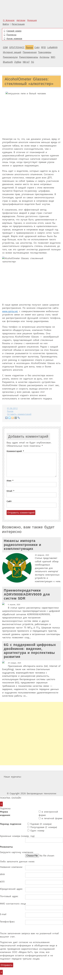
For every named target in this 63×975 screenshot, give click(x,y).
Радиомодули (10, 57)
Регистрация (18, 24)
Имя (10, 480)
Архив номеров (14, 38)
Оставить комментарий (19, 414)
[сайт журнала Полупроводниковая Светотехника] (49, 782)
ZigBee (17, 61)
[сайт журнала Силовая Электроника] (31, 776)
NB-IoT (26, 61)
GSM (5, 47)
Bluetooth (8, 61)
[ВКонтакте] (6, 418)
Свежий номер (13, 31)
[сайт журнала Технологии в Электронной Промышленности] (51, 776)
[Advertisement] (31, 733)
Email (10, 491)
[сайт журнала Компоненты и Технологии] (9, 782)
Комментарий (15, 451)
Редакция (32, 20)
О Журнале (9, 20)
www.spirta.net (10, 311)
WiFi (53, 57)
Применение (30, 52)
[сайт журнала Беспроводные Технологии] (27, 782)
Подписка (11, 34)
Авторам (21, 20)
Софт (37, 47)
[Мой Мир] (15, 418)
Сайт (9, 501)
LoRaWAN (52, 47)
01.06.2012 (12, 408)
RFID (43, 47)
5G (32, 61)
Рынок (29, 47)
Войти (6, 24)
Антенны (44, 57)
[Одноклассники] (12, 418)
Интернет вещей (12, 52)
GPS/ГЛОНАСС (16, 47)
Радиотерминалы (28, 57)
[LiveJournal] (18, 418)
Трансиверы (44, 52)
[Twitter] (9, 418)
